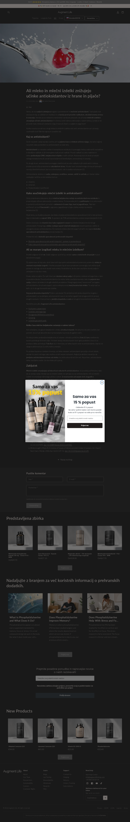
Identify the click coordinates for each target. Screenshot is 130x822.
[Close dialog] (102, 382)
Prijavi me (85, 425)
